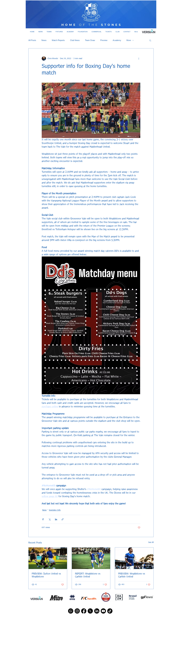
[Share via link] (62, 519)
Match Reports (58, 40)
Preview (103, 40)
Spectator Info (55, 510)
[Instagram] (77, 611)
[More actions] (138, 58)
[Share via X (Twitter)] (49, 519)
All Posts (32, 40)
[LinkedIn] (96, 611)
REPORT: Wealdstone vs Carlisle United (87, 575)
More (128, 40)
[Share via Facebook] (43, 519)
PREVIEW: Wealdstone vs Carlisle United (131, 575)
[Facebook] (83, 611)
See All (151, 542)
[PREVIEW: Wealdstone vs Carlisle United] (134, 558)
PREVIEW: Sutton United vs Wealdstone (46, 575)
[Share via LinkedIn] (56, 519)
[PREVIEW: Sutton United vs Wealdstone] (48, 558)
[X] (90, 611)
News (43, 40)
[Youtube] (103, 611)
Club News (75, 40)
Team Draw (90, 40)
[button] (40, 31)
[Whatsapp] (70, 611)
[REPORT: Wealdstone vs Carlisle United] (91, 558)
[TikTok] (109, 611)
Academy (117, 40)
